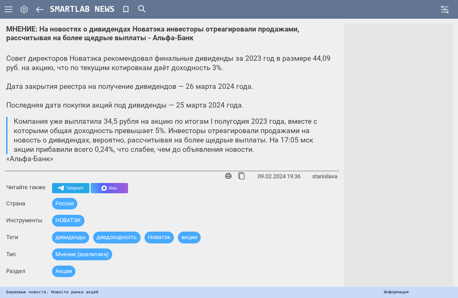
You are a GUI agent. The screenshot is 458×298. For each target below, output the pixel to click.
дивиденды (70, 237)
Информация (396, 292)
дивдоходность (117, 237)
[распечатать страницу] (228, 176)
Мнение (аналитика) (82, 254)
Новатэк (159, 237)
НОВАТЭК (68, 220)
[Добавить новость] (126, 9)
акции (189, 237)
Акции (63, 271)
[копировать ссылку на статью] (241, 176)
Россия (64, 203)
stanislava (324, 176)
